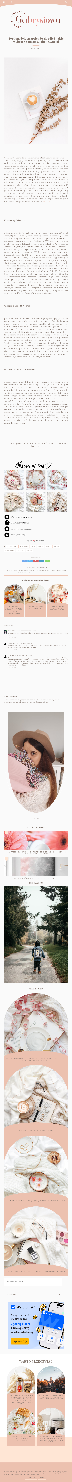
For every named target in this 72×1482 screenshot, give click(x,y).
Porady (48, 546)
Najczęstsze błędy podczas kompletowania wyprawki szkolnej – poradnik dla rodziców (36, 977)
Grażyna (11, 655)
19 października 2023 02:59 (23, 655)
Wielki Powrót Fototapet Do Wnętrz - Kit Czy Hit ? (36, 878)
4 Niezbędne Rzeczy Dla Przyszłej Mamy (51, 570)
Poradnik (40, 546)
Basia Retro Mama (14, 631)
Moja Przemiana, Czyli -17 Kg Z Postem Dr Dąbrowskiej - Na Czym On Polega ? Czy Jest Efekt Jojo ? (36, 853)
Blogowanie (24, 546)
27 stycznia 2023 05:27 (28, 631)
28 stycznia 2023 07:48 (24, 643)
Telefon (29, 550)
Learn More (31, 1478)
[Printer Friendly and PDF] (36, 541)
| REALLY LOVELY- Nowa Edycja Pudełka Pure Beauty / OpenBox (20, 571)
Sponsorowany (9, 550)
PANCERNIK (48, 201)
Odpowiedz (12, 637)
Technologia (20, 550)
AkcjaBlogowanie (12, 546)
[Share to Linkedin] (42, 561)
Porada (33, 546)
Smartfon (56, 546)
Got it (42, 1478)
